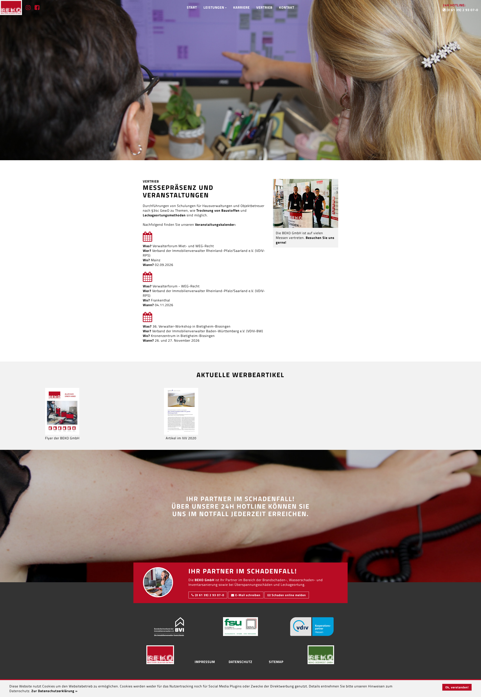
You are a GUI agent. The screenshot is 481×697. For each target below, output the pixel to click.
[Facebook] (35, 7)
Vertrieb (264, 7)
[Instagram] (26, 7)
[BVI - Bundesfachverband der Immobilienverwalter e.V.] (169, 626)
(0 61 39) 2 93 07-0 (460, 7)
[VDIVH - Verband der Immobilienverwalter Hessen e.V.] (312, 626)
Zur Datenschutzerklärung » (54, 690)
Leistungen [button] (214, 7)
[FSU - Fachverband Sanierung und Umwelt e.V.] (240, 626)
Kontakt (286, 7)
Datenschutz (240, 661)
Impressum (205, 661)
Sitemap (276, 661)
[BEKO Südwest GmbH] (321, 654)
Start (192, 7)
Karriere (241, 7)
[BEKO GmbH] (160, 654)
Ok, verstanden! (457, 687)
